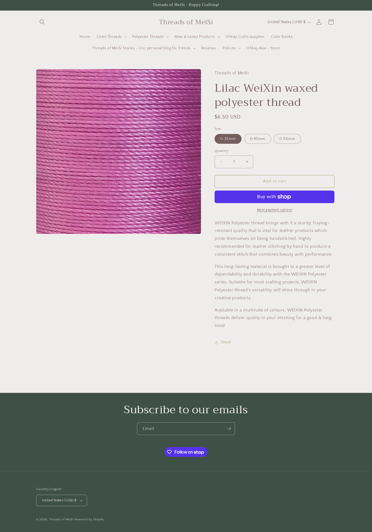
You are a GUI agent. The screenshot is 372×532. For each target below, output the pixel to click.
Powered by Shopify (89, 519)
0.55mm (287, 139)
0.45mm (258, 139)
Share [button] (226, 342)
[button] (42, 22)
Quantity (221, 151)
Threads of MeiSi (61, 519)
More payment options (274, 210)
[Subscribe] (229, 428)
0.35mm (228, 139)
